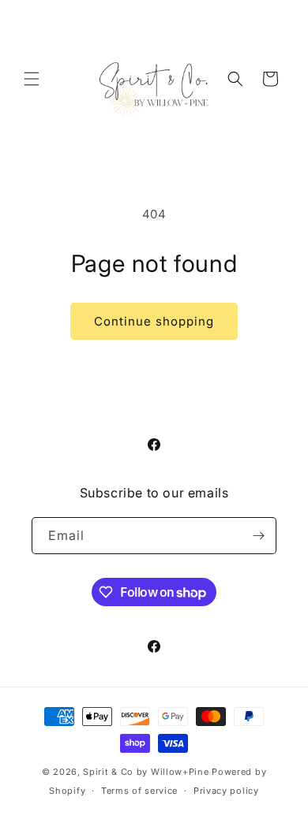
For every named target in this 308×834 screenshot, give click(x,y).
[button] (31, 78)
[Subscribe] (258, 535)
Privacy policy (226, 790)
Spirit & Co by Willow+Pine (145, 771)
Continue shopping (154, 321)
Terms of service (139, 790)
